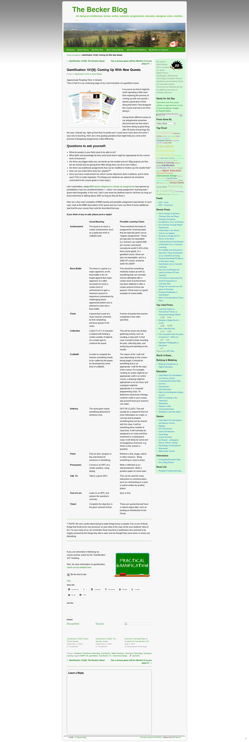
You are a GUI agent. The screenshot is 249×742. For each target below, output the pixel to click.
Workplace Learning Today (170, 412)
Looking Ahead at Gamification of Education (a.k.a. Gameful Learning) (171, 244)
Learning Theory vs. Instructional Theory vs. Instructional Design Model (169, 312)
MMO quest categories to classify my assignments (112, 186)
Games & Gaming (165, 162)
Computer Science (164, 140)
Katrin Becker (97, 74)
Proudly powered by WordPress (151, 737)
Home (69, 55)
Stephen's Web (165, 406)
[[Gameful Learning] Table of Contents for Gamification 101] (138, 629)
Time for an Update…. (168, 233)
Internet (179, 176)
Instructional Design (120, 655)
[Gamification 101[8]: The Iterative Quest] (109, 629)
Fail (162, 158)
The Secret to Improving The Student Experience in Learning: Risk (170, 281)
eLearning (178, 155)
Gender (180, 168)
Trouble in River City (162, 194)
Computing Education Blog (169, 381)
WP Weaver (176, 737)
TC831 (164, 187)
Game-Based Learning (164, 160)
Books (178, 136)
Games (175, 160)
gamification (93, 655)
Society (159, 187)
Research (168, 180)
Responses (175, 180)
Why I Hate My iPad (167, 329)
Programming (160, 180)
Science (166, 183)
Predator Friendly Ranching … (171, 471)
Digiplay (162, 426)
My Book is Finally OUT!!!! (169, 236)
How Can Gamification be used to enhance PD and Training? (169, 272)
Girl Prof (162, 384)
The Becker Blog (99, 9)
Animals (164, 136)
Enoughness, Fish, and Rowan (171, 222)
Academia (77, 55)
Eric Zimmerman (165, 429)
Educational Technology (91, 653)
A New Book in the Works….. (170, 230)
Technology (179, 191)
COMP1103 (84, 655)
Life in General (161, 178)
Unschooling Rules (166, 409)
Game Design (169, 158)
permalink (136, 655)
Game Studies (179, 158)
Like (69, 581)
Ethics (158, 158)
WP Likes (170, 351)
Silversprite (163, 403)
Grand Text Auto (165, 437)
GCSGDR (174, 168)
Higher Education (117, 653)
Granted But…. (165, 387)
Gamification (105, 653)
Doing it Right (167, 143)
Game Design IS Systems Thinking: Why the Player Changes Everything (169, 216)
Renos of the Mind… (167, 239)
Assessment (171, 136)
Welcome (70, 49)
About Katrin (83, 49)
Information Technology (133, 653)
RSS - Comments (166, 205)
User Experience (175, 194)
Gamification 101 (105, 655)
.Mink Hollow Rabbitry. (136, 49)
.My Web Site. (97, 49)
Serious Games (177, 183)
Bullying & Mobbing (163, 138)
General (158, 171)
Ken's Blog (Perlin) (166, 462)
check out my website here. (79, 567)
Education (165, 146)
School (162, 183)
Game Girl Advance (167, 431)
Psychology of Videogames (170, 445)
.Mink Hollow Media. (115, 49)
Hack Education (165, 389)
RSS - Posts (163, 202)
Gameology (163, 434)
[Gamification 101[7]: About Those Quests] (80, 629)
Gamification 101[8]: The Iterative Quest (86, 61)
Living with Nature (172, 178)
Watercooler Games (167, 451)
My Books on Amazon (158, 49)
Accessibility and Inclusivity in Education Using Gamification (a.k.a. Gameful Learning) (171, 253)
